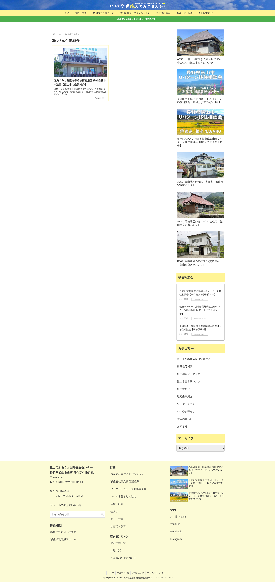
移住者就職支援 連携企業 (125, 481)
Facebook (176, 531)
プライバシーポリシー (157, 573)
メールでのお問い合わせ (66, 505)
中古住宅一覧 (118, 543)
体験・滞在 (116, 503)
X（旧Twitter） (178, 516)
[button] (102, 514)
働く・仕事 (116, 518)
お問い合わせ (138, 573)
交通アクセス (123, 573)
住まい (114, 511)
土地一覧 (115, 550)
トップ (111, 573)
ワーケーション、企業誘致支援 (128, 488)
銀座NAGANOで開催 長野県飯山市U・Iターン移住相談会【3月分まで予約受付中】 (199, 310)
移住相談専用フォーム (63, 539)
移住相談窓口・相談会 (63, 532)
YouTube (175, 524)
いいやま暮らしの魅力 (123, 496)
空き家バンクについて (123, 558)
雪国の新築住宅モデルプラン (127, 474)
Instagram (176, 539)
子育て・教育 (118, 526)
